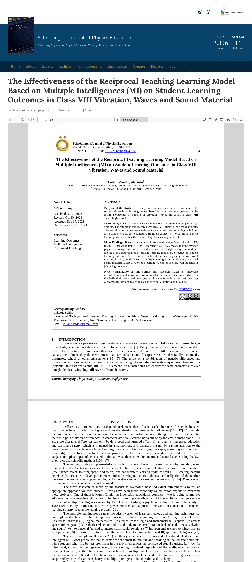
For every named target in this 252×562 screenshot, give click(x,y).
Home (15, 66)
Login (174, 66)
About (30, 66)
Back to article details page (28, 110)
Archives (65, 66)
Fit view (88, 110)
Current (47, 66)
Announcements (90, 66)
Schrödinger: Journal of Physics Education (85, 37)
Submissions (117, 66)
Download (64, 110)
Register (157, 66)
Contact (139, 66)
